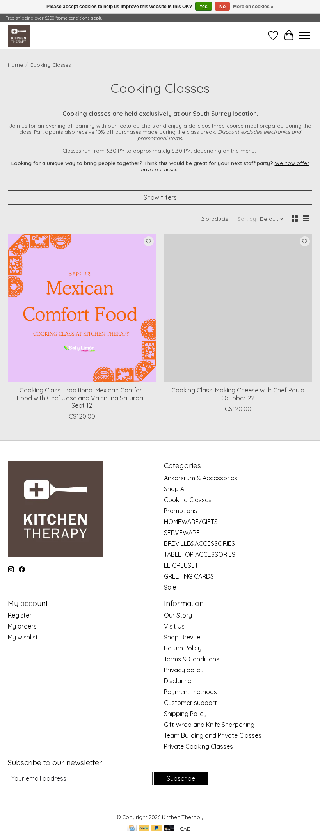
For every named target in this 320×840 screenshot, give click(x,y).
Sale (170, 587)
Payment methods (190, 692)
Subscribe (181, 778)
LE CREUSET (181, 565)
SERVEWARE (182, 532)
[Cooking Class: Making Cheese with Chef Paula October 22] (238, 308)
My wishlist (23, 637)
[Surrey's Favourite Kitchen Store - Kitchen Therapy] (19, 35)
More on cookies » (253, 6)
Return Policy (182, 648)
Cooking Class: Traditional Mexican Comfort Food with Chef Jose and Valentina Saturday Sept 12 (82, 397)
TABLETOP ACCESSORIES (199, 554)
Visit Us (174, 626)
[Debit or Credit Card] (169, 828)
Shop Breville (182, 637)
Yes (203, 6)
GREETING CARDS (189, 576)
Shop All (175, 489)
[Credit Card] (132, 828)
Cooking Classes (188, 500)
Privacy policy (184, 670)
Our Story (178, 615)
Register (20, 615)
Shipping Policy (185, 713)
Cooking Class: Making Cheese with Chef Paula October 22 (237, 393)
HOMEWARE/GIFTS (191, 522)
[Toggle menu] (304, 35)
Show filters (160, 197)
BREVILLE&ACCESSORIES (199, 543)
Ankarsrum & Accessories (200, 478)
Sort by (247, 219)
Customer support (190, 703)
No (222, 6)
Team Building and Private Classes (212, 735)
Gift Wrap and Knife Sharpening (209, 724)
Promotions (180, 511)
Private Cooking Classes (198, 746)
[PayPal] (144, 828)
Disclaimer (179, 681)
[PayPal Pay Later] (156, 828)
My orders (22, 626)
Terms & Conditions (191, 659)
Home (15, 65)
